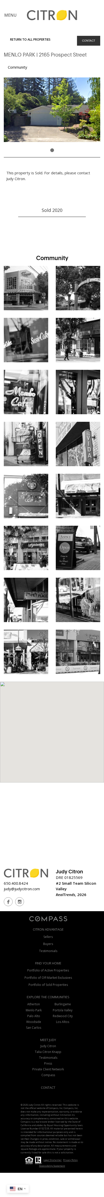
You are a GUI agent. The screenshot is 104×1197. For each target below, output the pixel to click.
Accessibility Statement (52, 1165)
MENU (10, 15)
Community (17, 67)
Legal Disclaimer (52, 1160)
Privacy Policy (70, 1160)
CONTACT (88, 40)
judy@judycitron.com (22, 888)
